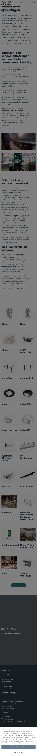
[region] (18, 741)
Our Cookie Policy (15, 743)
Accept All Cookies (18, 747)
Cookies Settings (18, 752)
